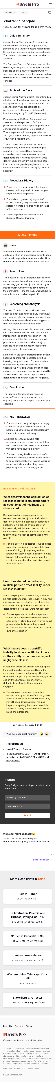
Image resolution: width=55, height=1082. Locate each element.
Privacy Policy (33, 1069)
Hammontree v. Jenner (27, 955)
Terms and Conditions (13, 1069)
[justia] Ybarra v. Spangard (19, 749)
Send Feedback (41, 859)
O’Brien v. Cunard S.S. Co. (27, 936)
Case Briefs (10, 13)
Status (29, 1026)
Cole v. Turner (27, 894)
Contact (19, 1026)
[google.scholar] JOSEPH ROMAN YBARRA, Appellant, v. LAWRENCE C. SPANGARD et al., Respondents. (28, 757)
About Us (7, 1026)
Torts (23, 13)
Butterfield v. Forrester (27, 997)
